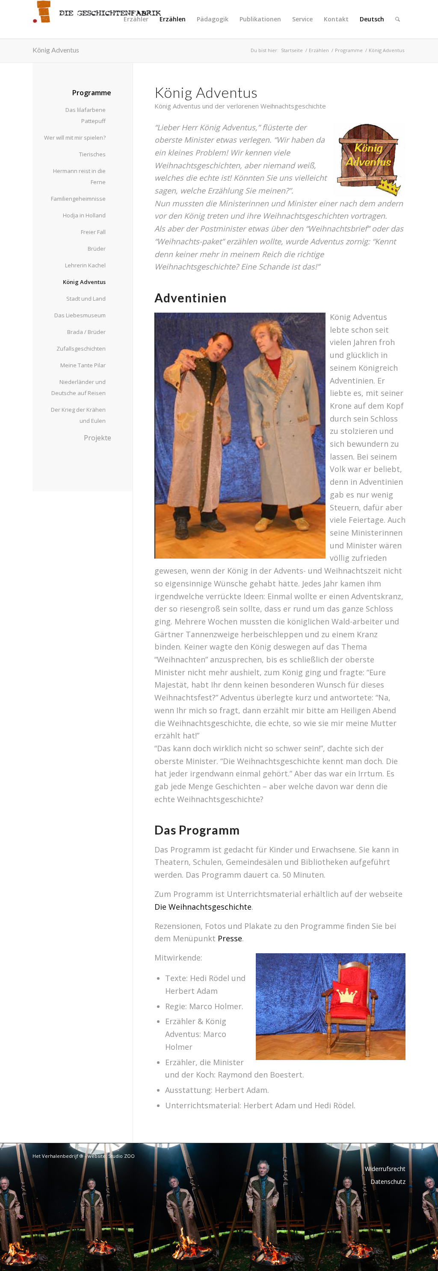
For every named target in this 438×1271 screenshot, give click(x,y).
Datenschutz (387, 1181)
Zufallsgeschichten (81, 348)
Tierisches (92, 154)
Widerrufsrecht (385, 1169)
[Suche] (397, 19)
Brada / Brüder (86, 332)
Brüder (97, 248)
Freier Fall (93, 232)
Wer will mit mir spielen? (75, 137)
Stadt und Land (86, 298)
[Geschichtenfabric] (97, 19)
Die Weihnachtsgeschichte (203, 907)
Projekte (97, 437)
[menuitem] (136, 19)
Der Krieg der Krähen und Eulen (78, 415)
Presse (230, 938)
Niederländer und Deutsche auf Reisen (78, 387)
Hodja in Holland (84, 215)
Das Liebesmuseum (80, 315)
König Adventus (56, 50)
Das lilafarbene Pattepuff (85, 115)
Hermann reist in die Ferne (79, 176)
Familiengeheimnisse (78, 198)
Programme (91, 92)
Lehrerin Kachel (85, 265)
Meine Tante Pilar (83, 365)
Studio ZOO (121, 1156)
